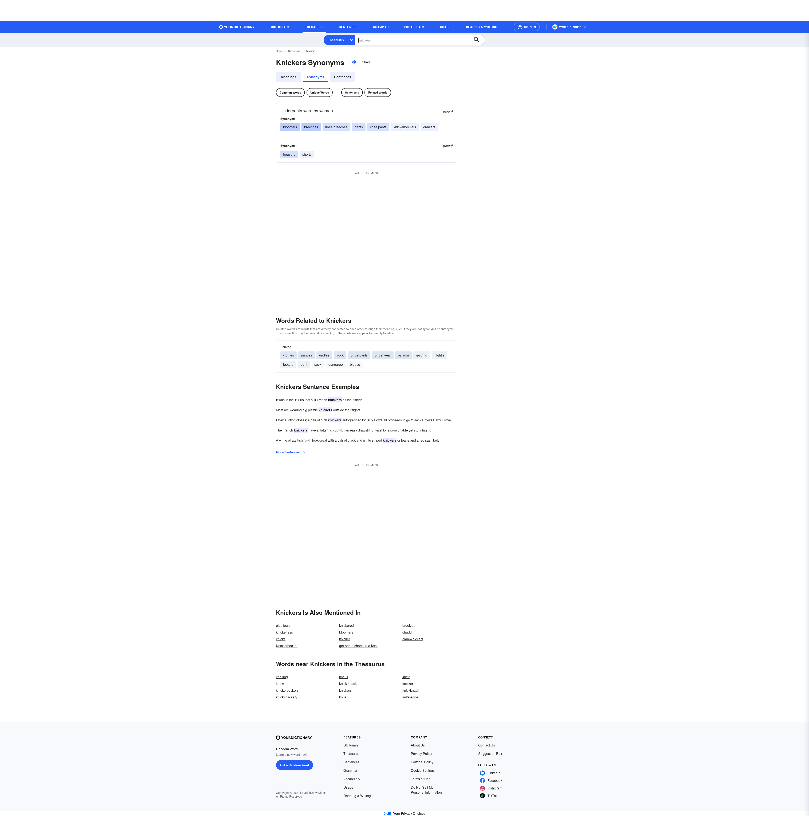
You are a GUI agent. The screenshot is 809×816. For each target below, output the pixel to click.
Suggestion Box (490, 753)
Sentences (342, 76)
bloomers (290, 127)
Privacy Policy (421, 753)
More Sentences (288, 452)
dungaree (335, 364)
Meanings (288, 76)
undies (324, 355)
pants (359, 127)
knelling (282, 676)
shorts (306, 154)
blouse (355, 364)
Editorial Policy (422, 762)
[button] (527, 27)
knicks (280, 638)
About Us (418, 745)
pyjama (403, 355)
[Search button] (478, 40)
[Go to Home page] (237, 27)
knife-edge (410, 697)
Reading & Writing (357, 795)
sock (317, 364)
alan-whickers (412, 638)
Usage (348, 787)
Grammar (350, 770)
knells (343, 676)
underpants (359, 355)
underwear (383, 355)
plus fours (283, 625)
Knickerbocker (286, 645)
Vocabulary (351, 778)
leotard (288, 364)
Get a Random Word (294, 765)
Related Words (377, 92)
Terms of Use (420, 778)
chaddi (407, 632)
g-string (421, 355)
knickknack (410, 690)
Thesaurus (336, 40)
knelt (406, 676)
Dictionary (351, 745)
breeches (311, 127)
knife (342, 697)
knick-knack (348, 683)
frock (340, 355)
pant (304, 364)
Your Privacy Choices (409, 813)
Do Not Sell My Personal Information (426, 790)
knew (280, 683)
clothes (288, 355)
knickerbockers (405, 127)
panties (306, 355)
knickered (346, 625)
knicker (344, 638)
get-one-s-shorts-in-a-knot (358, 645)
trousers (289, 154)
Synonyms (315, 76)
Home (279, 51)
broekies (408, 625)
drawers (429, 127)
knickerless (284, 632)
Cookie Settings (423, 770)
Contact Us (486, 745)
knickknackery (286, 697)
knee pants (378, 127)
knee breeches (336, 127)
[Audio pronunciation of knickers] (353, 62)
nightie (439, 355)
